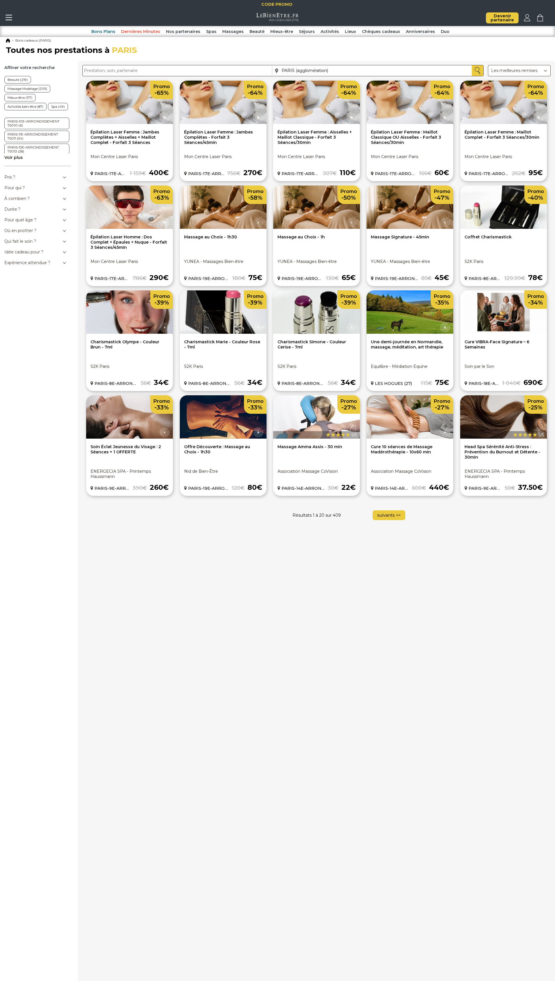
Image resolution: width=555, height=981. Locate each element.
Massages (233, 31)
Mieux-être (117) (20, 98)
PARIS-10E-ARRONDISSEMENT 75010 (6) (34, 123)
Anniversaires (420, 31)
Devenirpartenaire (502, 18)
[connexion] (527, 20)
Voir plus (13, 157)
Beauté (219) (18, 80)
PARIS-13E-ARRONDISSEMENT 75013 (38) (33, 149)
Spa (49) (58, 107)
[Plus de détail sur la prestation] (129, 122)
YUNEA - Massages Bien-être (213, 261)
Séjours (307, 31)
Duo (445, 31)
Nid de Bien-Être (201, 471)
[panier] (540, 20)
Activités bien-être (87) (25, 107)
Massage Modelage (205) (27, 89)
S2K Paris (474, 261)
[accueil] (277, 19)
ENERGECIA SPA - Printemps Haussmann (120, 474)
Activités (330, 31)
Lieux (350, 31)
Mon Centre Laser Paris (114, 156)
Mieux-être (281, 31)
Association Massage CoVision (308, 471)
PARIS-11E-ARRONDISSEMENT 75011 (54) (33, 136)
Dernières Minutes (140, 31)
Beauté (256, 31)
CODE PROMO (278, 4)
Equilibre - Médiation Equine (399, 366)
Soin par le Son (479, 366)
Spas (211, 31)
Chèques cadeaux (381, 31)
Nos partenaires (183, 31)
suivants (389, 515)
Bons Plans (103, 31)
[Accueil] (8, 42)
